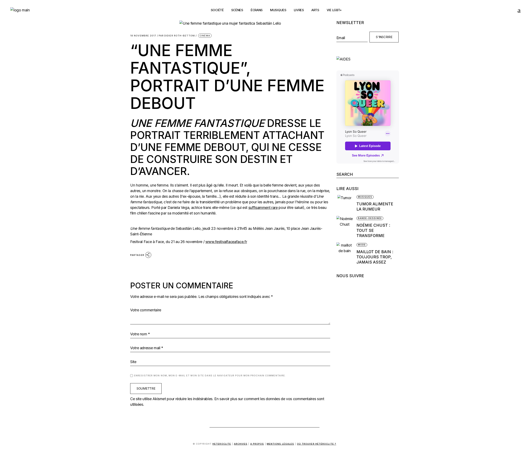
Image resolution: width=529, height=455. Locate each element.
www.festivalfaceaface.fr (226, 242)
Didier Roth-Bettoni (177, 36)
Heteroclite (221, 443)
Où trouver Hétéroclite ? (316, 443)
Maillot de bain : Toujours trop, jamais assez (374, 257)
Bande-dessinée (370, 218)
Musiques (365, 196)
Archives (241, 443)
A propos (257, 443)
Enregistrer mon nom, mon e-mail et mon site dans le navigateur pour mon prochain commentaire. (210, 375)
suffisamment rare (263, 207)
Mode (362, 244)
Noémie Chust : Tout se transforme (373, 230)
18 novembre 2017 (143, 36)
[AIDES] (367, 59)
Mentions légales (280, 443)
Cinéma (205, 35)
